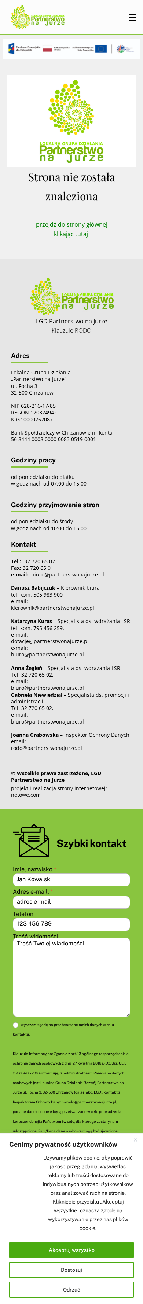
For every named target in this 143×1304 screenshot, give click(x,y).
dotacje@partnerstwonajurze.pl (50, 641)
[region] (71, 1218)
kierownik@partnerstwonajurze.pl (52, 607)
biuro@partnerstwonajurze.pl (47, 654)
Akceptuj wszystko (72, 1250)
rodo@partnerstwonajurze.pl (46, 747)
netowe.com (26, 794)
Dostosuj (71, 1270)
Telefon (23, 914)
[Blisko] (135, 1139)
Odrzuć (71, 1290)
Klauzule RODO (71, 330)
